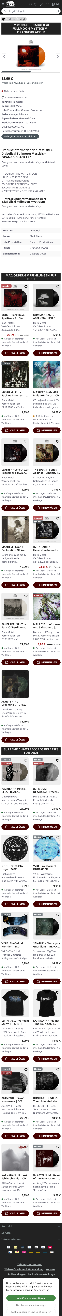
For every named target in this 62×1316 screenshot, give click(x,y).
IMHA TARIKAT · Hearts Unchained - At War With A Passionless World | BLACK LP (45, 548)
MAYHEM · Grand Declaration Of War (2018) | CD (13, 548)
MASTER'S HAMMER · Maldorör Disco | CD (46, 394)
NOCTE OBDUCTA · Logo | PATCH (12, 867)
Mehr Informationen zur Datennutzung (27, 1290)
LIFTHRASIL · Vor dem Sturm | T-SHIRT (15, 1022)
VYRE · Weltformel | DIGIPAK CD (45, 867)
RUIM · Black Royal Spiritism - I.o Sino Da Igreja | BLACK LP (15, 316)
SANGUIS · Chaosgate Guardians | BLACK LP (46, 945)
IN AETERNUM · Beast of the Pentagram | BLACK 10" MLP (46, 1177)
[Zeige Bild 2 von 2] (45, 72)
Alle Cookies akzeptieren (31, 1298)
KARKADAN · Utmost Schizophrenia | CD (14, 1177)
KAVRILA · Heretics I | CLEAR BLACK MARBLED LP (15, 790)
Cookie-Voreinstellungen (42, 1274)
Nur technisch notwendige (31, 1305)
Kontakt (50, 1269)
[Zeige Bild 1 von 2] (16, 72)
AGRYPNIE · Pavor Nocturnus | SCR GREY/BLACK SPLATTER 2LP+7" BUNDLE (12, 1099)
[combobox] (27, 11)
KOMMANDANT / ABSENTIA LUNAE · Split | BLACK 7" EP (45, 316)
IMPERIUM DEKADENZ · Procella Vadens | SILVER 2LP (46, 790)
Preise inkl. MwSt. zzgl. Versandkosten (22, 82)
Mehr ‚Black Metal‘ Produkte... (20, 136)
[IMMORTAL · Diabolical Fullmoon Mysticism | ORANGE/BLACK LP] (31, 55)
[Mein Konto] (42, 4)
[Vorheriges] (4, 56)
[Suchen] (57, 11)
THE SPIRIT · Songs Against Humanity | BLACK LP (45, 471)
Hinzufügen (17, 353)
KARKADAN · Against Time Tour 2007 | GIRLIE (46, 1022)
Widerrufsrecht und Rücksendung (23, 1269)
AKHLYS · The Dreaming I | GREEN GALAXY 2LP (14, 703)
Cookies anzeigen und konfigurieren (31, 1312)
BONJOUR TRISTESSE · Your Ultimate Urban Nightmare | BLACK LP (46, 1099)
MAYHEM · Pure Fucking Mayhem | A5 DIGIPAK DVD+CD (14, 394)
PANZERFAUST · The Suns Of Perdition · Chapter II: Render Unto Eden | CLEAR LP (13, 626)
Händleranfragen (16, 1274)
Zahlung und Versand (29, 1264)
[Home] (3, 18)
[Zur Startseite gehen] (10, 4)
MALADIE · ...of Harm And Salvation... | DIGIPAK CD (46, 626)
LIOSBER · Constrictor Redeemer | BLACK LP (15, 471)
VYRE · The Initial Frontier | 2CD (12, 945)
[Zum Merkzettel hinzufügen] (25, 287)
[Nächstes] (58, 56)
